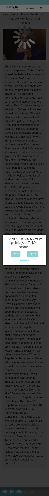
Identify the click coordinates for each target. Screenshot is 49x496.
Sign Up (32, 253)
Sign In (15, 253)
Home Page (24, 260)
